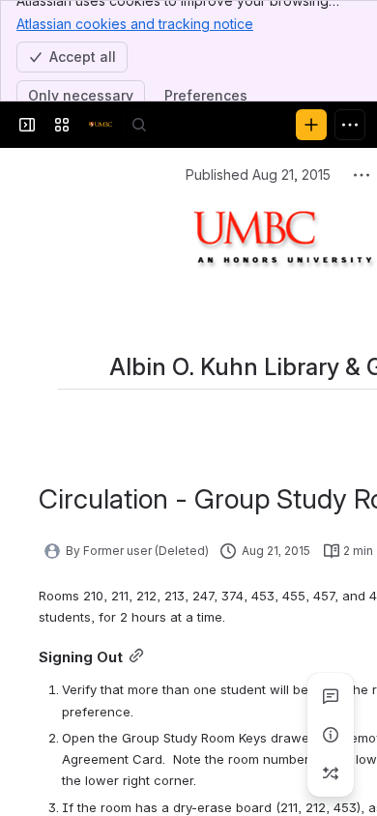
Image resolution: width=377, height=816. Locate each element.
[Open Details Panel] (330, 734)
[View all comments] (330, 696)
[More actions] (361, 175)
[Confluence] (100, 124)
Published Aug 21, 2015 (258, 174)
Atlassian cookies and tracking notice (134, 23)
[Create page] (330, 773)
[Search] (139, 124)
